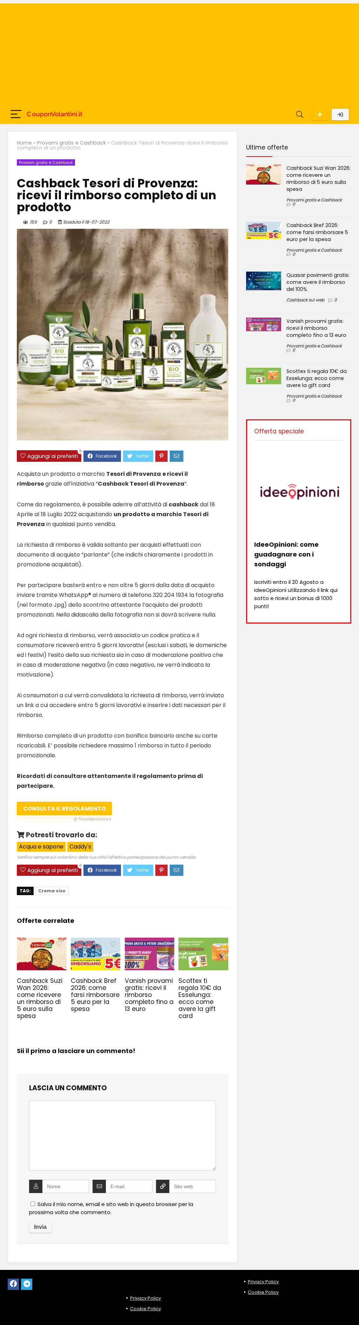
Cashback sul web (305, 300)
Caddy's (80, 847)
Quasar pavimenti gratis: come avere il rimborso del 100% (318, 282)
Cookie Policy (145, 1308)
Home (24, 142)
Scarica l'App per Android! (320, 114)
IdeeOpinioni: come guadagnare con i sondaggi (286, 554)
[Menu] (16, 114)
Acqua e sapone (41, 847)
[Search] (299, 114)
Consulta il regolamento (67, 810)
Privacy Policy (145, 1298)
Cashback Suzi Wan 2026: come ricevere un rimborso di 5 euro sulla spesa (39, 998)
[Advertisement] (179, 53)
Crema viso (52, 891)
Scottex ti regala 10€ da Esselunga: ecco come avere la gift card (199, 998)
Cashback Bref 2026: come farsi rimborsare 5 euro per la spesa (95, 995)
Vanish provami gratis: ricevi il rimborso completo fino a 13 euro (149, 995)
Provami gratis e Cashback (71, 142)
